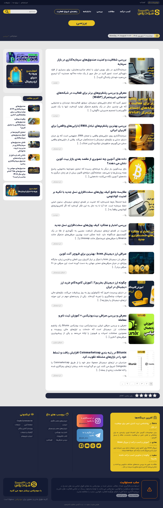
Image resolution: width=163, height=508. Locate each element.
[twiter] (98, 445)
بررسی (100, 11)
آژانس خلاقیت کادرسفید (72, 505)
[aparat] (92, 445)
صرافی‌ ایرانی (57, 342)
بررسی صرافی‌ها (61, 440)
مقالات (111, 11)
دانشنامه (87, 11)
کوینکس (49, 440)
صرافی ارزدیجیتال (59, 272)
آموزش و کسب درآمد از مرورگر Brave (133, 442)
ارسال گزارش (121, 495)
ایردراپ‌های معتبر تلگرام (59, 421)
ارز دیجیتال (57, 149)
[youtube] (87, 445)
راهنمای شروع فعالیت (67, 11)
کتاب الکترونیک (62, 436)
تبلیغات (7, 2)
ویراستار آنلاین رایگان (25, 428)
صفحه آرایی (28, 425)
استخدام (24, 2)
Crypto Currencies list (24, 421)
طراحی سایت (95, 505)
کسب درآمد (125, 11)
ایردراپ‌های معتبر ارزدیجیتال (58, 428)
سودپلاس (13, 36)
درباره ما (15, 2)
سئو (88, 505)
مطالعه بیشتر (133, 495)
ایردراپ (142, 2)
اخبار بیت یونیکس (61, 432)
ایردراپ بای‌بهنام (26, 436)
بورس (55, 83)
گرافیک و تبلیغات (26, 432)
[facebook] (81, 445)
